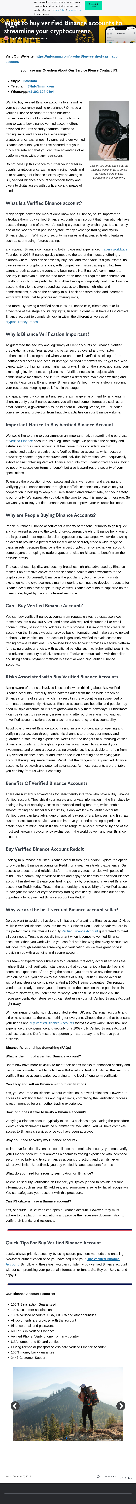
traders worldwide (114, 249)
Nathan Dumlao (110, 158)
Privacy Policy (59, 10)
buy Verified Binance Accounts (52, 1023)
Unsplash (123, 158)
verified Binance (21, 441)
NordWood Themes (104, 1439)
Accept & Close (93, 5)
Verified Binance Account (80, 931)
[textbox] (68, 756)
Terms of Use (75, 10)
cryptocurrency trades (22, 322)
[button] (64, 1438)
